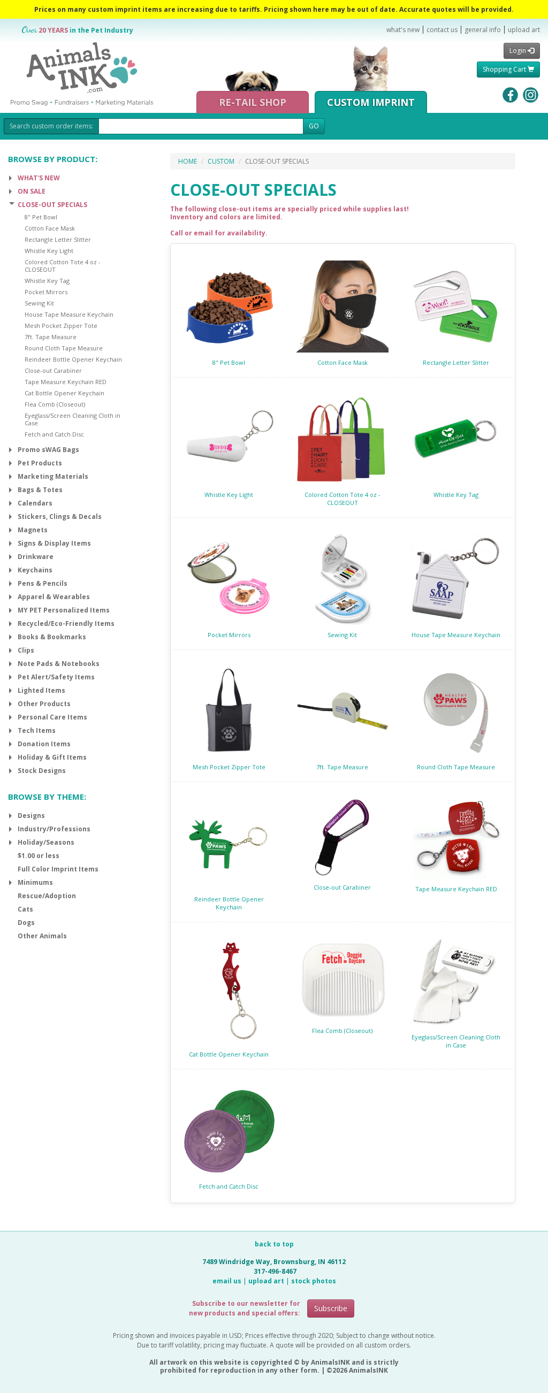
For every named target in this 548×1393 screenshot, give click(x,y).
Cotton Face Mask (342, 362)
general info (483, 29)
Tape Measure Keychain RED (456, 889)
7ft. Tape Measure (342, 767)
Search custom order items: (51, 126)
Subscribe (330, 1308)
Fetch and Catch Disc (228, 1186)
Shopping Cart (505, 69)
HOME (187, 161)
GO (314, 126)
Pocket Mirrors (229, 635)
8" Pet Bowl (228, 362)
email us (226, 1280)
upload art (524, 29)
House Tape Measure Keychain (456, 635)
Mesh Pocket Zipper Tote (229, 767)
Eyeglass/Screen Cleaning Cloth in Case (456, 1041)
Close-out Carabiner (342, 887)
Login (518, 50)
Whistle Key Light (228, 495)
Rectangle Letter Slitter (456, 362)
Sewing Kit (342, 635)
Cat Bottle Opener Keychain (229, 1054)
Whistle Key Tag (455, 495)
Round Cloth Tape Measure (456, 767)
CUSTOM (221, 161)
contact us (442, 29)
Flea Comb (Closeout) (342, 1031)
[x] (10, 178)
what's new (403, 29)
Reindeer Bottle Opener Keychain (229, 903)
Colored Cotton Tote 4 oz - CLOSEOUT (342, 499)
